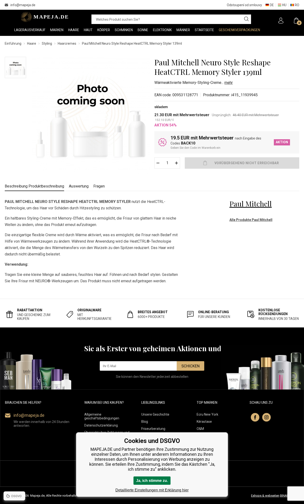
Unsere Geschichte (155, 414)
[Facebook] (255, 417)
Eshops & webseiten (265, 495)
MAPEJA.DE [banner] (43, 17)
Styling (47, 43)
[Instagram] (266, 417)
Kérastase (204, 421)
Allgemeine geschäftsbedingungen (101, 416)
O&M (200, 429)
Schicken (190, 366)
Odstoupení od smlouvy (244, 5)
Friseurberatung (153, 429)
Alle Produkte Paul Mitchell (250, 220)
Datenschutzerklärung (101, 425)
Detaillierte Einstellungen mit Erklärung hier (152, 490)
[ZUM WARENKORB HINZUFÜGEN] (242, 163)
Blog (144, 421)
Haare (31, 43)
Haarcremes (67, 43)
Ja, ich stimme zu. (152, 481)
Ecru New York (207, 414)
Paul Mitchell (250, 203)
